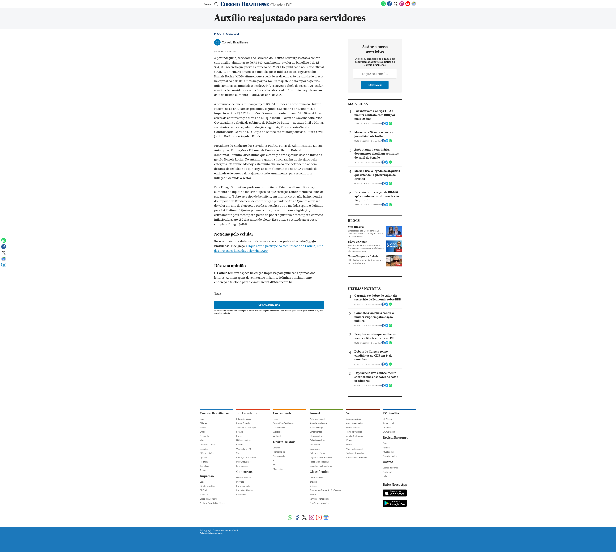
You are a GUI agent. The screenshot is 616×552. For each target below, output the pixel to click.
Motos (349, 444)
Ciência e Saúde (207, 453)
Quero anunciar (317, 477)
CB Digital (204, 490)
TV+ (275, 464)
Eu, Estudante (246, 413)
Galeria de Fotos (317, 453)
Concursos (244, 472)
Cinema (276, 447)
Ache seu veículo (353, 419)
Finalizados (241, 494)
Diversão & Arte (207, 444)
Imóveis (313, 481)
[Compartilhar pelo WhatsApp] (390, 124)
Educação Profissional (246, 457)
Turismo (203, 470)
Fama (275, 419)
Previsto (240, 481)
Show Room (315, 444)
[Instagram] (401, 5)
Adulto (313, 494)
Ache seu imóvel (317, 419)
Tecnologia (205, 466)
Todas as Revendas (355, 453)
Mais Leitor (278, 469)
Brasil (202, 431)
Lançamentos (316, 431)
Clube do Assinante (208, 498)
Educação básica (243, 419)
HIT (274, 460)
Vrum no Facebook (354, 449)
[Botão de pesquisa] (215, 4)
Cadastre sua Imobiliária (321, 466)
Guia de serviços (317, 440)
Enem (239, 436)
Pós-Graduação (243, 461)
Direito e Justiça (207, 486)
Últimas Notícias (243, 440)
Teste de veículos (354, 431)
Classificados (319, 472)
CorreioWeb (282, 413)
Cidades (203, 423)
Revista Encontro (395, 437)
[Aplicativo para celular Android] (395, 503)
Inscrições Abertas (244, 490)
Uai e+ (386, 476)
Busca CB (204, 494)
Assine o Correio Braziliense (212, 503)
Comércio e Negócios (319, 503)
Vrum (350, 413)
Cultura (239, 444)
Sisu (238, 453)
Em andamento (243, 486)
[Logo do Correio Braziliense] (245, 4)
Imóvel (315, 413)
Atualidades (388, 452)
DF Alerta (387, 419)
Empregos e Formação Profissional (325, 490)
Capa (202, 419)
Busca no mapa (316, 427)
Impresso (207, 476)
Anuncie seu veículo (355, 423)
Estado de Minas (390, 467)
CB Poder (387, 427)
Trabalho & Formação (246, 427)
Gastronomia (279, 427)
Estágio (239, 431)
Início (217, 33)
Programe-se (279, 452)
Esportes (204, 449)
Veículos (313, 486)
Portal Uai (387, 472)
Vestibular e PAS (243, 449)
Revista (386, 447)
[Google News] (413, 5)
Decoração (315, 449)
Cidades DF (281, 4)
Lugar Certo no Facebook (321, 457)
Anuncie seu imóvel (318, 423)
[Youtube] (407, 5)
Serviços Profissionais (319, 498)
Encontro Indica (390, 456)
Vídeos (349, 440)
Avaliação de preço (354, 436)
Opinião (203, 457)
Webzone (277, 431)
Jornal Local (388, 423)
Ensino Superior (243, 423)
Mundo (203, 440)
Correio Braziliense (214, 413)
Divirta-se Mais (284, 442)
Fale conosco (242, 466)
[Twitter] (395, 5)
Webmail (277, 436)
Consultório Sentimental (284, 423)
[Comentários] (3, 266)
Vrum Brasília (389, 431)
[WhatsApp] (383, 5)
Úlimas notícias (316, 436)
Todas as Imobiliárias (319, 461)
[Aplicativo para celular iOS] (395, 493)
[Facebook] (389, 5)
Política (203, 427)
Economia (204, 436)
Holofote (204, 461)
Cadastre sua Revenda (356, 457)
